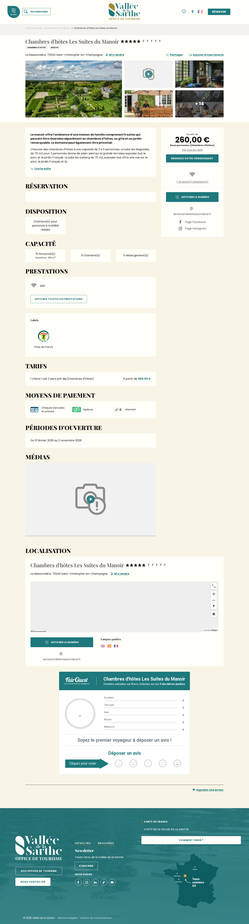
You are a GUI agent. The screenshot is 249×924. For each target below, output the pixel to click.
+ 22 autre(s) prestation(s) (192, 181)
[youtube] (91, 499)
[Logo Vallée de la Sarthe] (38, 848)
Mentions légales (68, 918)
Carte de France (156, 821)
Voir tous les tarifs (192, 150)
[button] (36, 11)
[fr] (200, 11)
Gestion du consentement (96, 918)
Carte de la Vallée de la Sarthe (166, 829)
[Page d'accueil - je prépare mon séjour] (124, 9)
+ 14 (199, 103)
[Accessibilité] (193, 11)
